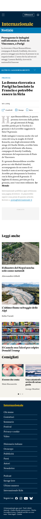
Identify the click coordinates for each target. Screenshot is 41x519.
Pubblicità (9, 454)
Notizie (7, 30)
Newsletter (9, 468)
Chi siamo (9, 412)
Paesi (6, 459)
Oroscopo (8, 449)
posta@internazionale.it (21, 200)
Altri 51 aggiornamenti (15, 70)
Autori (7, 464)
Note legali (12, 514)
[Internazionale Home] (14, 405)
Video (6, 437)
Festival (8, 427)
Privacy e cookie (12, 432)
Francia (6, 78)
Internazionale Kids (13, 491)
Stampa (21, 110)
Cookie (19, 514)
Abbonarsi (28, 15)
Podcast (7, 476)
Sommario (9, 422)
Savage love (9, 481)
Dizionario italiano (13, 444)
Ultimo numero (11, 486)
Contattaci (9, 417)
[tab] (18, 394)
